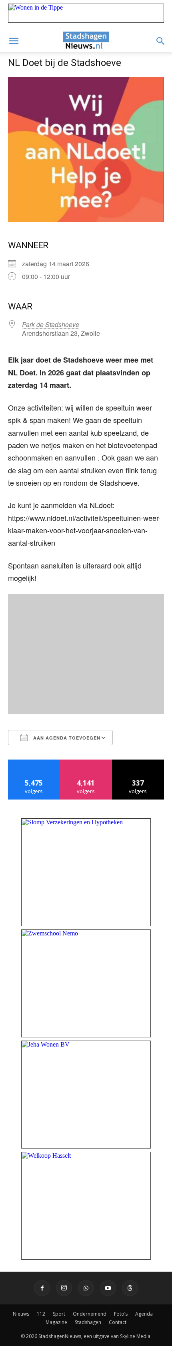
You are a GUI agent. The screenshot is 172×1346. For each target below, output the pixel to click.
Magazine (56, 1322)
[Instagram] (64, 1288)
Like (34, 763)
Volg (86, 763)
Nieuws (21, 1313)
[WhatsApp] (86, 1288)
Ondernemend (89, 1313)
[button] (13, 41)
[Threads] (130, 1288)
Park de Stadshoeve (50, 324)
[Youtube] (108, 1288)
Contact (117, 1322)
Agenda (144, 1313)
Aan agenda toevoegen (66, 738)
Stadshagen (88, 1322)
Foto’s (121, 1313)
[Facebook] (42, 1288)
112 (41, 1313)
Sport (59, 1313)
